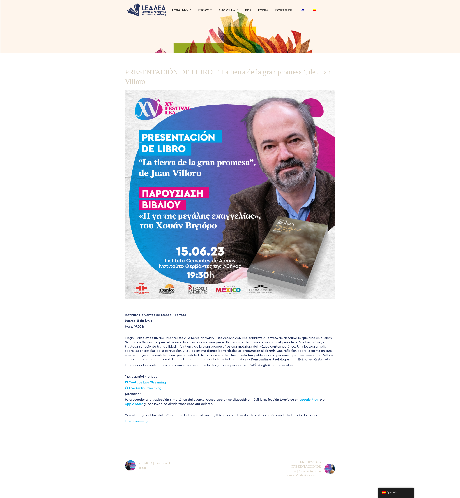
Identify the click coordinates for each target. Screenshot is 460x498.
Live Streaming (136, 421)
